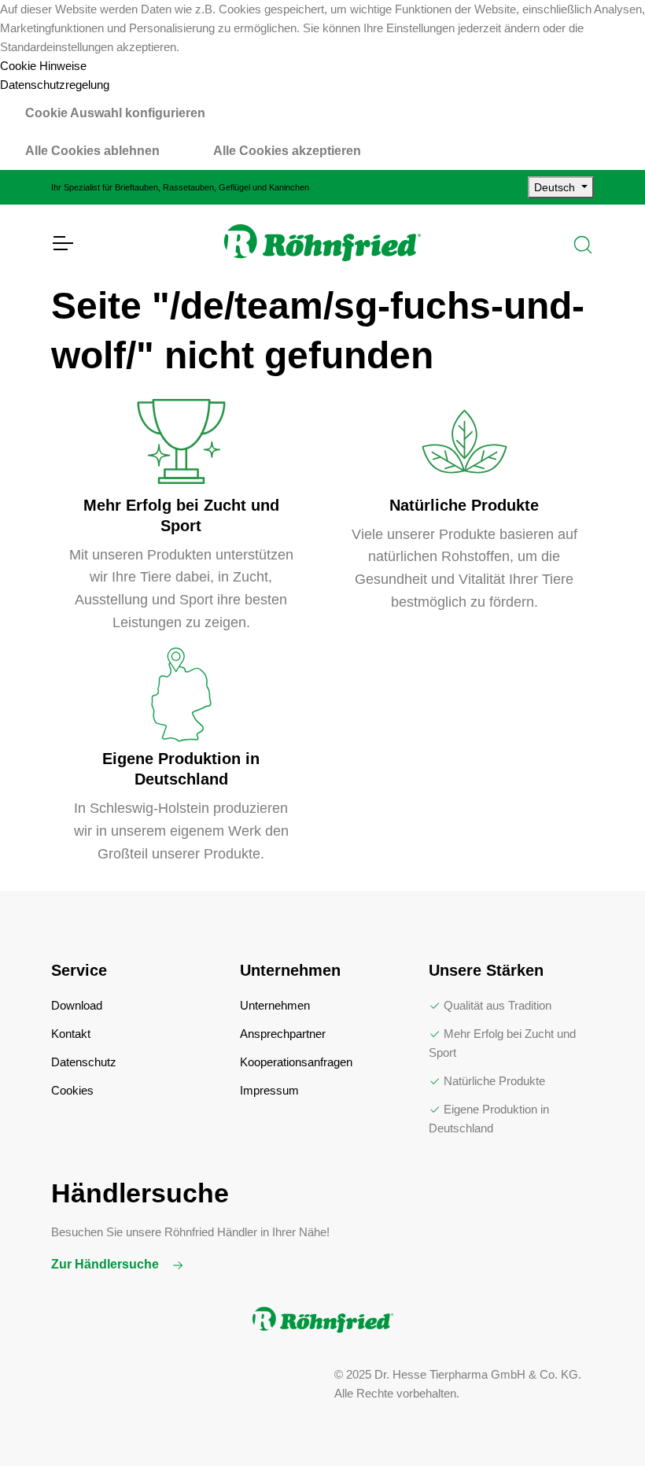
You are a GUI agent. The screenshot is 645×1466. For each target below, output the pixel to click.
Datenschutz (83, 1062)
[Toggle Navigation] (62, 243)
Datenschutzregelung (54, 84)
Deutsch (556, 187)
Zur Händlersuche (106, 1264)
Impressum (269, 1090)
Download (76, 1005)
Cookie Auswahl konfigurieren (115, 113)
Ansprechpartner (283, 1033)
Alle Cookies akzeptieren (287, 150)
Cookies (72, 1090)
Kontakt (70, 1033)
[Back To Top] (601, 1422)
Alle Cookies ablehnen (92, 150)
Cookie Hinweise (43, 65)
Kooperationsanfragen (296, 1062)
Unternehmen (275, 1005)
